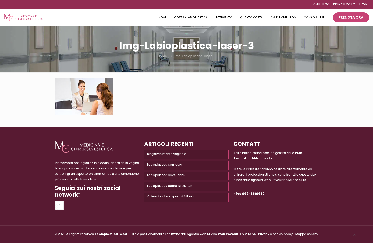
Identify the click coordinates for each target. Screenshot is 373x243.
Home (162, 56)
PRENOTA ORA (351, 17)
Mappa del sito (306, 234)
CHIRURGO (321, 4)
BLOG (362, 4)
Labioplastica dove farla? (166, 175)
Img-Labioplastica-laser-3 (195, 56)
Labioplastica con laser (164, 164)
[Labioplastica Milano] (23, 17)
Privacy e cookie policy (275, 234)
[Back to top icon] (354, 235)
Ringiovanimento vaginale (166, 154)
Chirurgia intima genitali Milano (170, 196)
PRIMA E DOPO (344, 4)
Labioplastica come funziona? (169, 186)
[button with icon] (59, 205)
